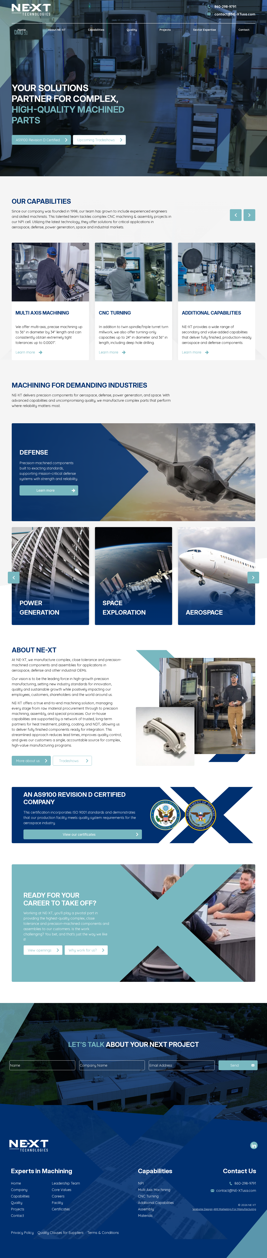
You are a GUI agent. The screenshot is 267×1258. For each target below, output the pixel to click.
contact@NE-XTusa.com (234, 14)
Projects (165, 30)
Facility (57, 1202)
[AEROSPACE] (133, 575)
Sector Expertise (204, 30)
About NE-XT (56, 30)
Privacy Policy (22, 1232)
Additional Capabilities (156, 1202)
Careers (58, 1196)
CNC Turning (148, 1196)
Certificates (61, 1209)
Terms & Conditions (103, 1232)
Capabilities (96, 30)
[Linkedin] (254, 1146)
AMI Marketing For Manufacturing (234, 1209)
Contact (243, 30)
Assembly (146, 1209)
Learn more (45, 494)
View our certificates (79, 834)
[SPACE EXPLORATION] (50, 575)
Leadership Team (66, 1183)
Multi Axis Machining (154, 1189)
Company (19, 1189)
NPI (141, 1183)
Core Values (61, 1189)
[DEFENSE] (216, 575)
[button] (236, 215)
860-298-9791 (225, 6)
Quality (132, 30)
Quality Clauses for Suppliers (60, 1232)
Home (22, 30)
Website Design (203, 1209)
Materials (145, 1215)
